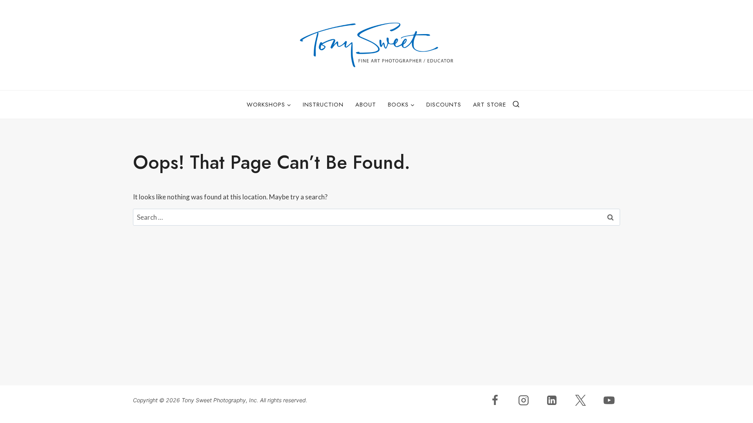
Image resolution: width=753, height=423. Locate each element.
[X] (580, 400)
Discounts (443, 104)
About (365, 104)
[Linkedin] (552, 400)
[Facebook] (495, 400)
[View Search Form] (516, 104)
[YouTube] (609, 400)
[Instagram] (524, 400)
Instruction (323, 104)
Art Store (489, 104)
